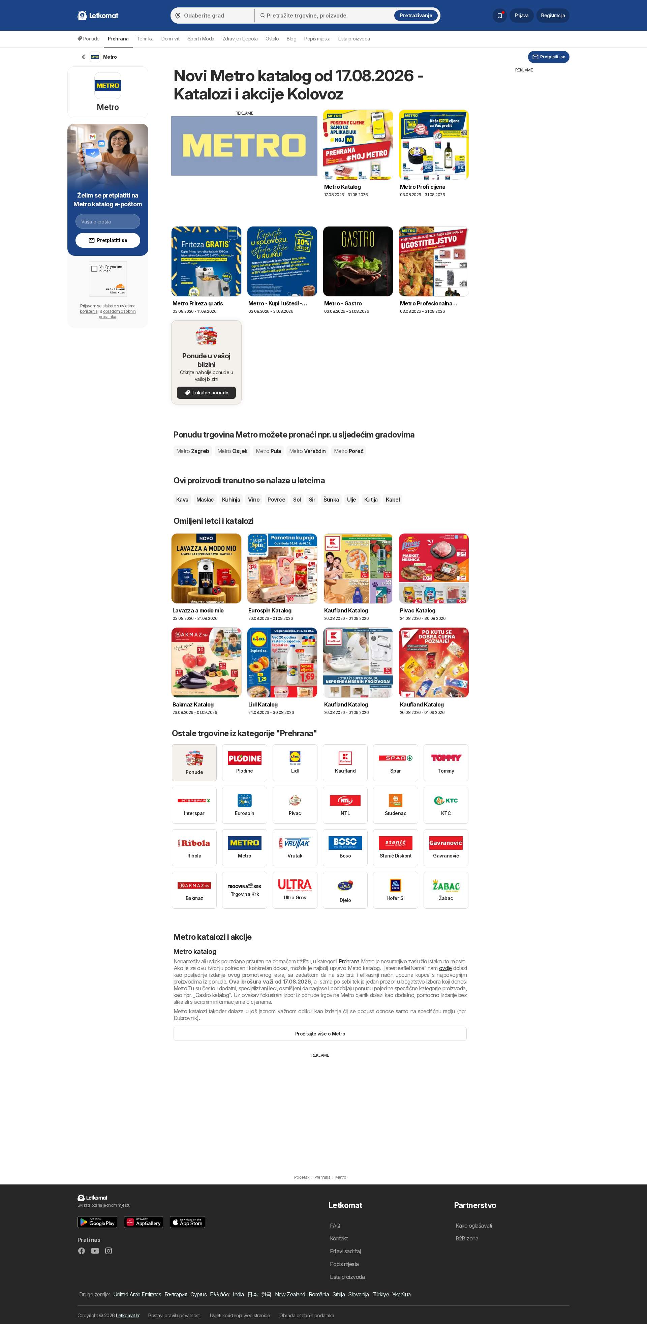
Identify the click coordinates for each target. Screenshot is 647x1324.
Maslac (205, 499)
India (238, 1294)
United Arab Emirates (137, 1294)
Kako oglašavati (474, 1225)
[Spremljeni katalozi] (500, 15)
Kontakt (338, 1238)
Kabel (393, 499)
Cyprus (198, 1294)
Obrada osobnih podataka (306, 1315)
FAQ (335, 1225)
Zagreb (192, 451)
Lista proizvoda (354, 38)
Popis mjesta (317, 38)
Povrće (276, 499)
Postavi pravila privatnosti (174, 1315)
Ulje (351, 499)
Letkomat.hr (127, 1315)
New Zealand (290, 1294)
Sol (297, 499)
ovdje (445, 968)
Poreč (348, 451)
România (319, 1294)
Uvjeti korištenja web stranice (240, 1315)
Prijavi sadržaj (345, 1251)
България (175, 1294)
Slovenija (358, 1294)
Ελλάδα (219, 1294)
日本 (252, 1294)
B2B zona (467, 1238)
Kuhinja (231, 499)
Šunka (331, 499)
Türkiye (380, 1294)
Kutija (371, 499)
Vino (253, 499)
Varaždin (307, 451)
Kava (182, 499)
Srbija (338, 1294)
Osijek (232, 451)
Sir (312, 499)
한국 (266, 1294)
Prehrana (349, 961)
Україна (401, 1294)
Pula (268, 451)
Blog (291, 38)
